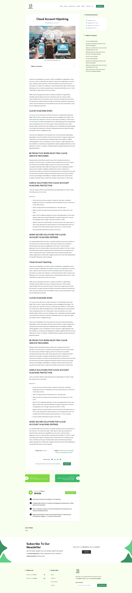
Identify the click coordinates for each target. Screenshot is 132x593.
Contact (88, 6)
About (52, 574)
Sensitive (70, 452)
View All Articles (71, 492)
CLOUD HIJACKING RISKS (91, 41)
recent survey (36, 115)
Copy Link (67, 463)
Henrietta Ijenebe (95, 25)
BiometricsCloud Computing (67, 450)
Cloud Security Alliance (38, 121)
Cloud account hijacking (60, 268)
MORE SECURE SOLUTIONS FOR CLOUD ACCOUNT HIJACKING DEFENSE (95, 53)
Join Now (86, 552)
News (65, 6)
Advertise (53, 578)
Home (61, 6)
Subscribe (100, 6)
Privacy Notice (54, 581)
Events (83, 6)
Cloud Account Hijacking (61, 452)
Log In (26, 530)
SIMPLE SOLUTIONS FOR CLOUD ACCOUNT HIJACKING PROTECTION (96, 49)
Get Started (102, 585)
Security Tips (72, 6)
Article (78, 6)
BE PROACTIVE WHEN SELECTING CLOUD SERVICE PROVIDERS (96, 44)
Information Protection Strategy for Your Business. (47, 499)
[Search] (92, 6)
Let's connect (79, 582)
